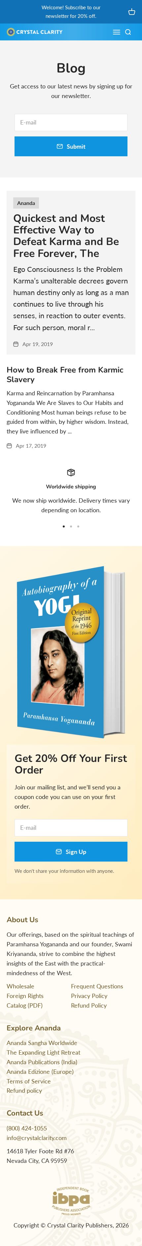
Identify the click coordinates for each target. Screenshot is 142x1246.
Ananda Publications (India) (42, 1062)
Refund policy (24, 1090)
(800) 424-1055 (27, 1128)
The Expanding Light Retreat (43, 1052)
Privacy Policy (89, 995)
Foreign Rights (25, 995)
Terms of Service (29, 1081)
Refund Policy (89, 1005)
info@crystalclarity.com (37, 1137)
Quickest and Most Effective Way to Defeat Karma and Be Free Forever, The (66, 236)
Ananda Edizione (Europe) (40, 1071)
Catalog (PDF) (25, 1005)
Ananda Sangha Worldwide (42, 1042)
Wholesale (20, 986)
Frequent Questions (97, 986)
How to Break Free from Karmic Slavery (65, 375)
